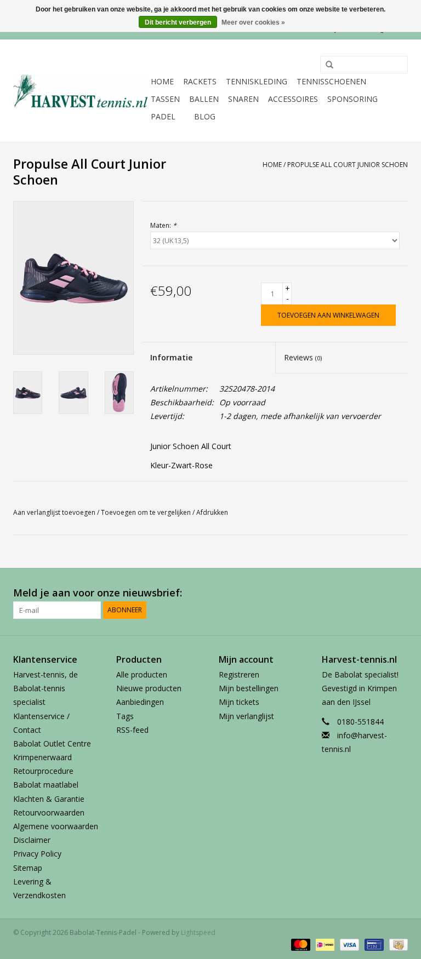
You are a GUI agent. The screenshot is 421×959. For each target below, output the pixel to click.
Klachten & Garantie (48, 799)
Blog (204, 116)
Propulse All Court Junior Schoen (347, 164)
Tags (125, 716)
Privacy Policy (37, 853)
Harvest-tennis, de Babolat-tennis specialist (45, 688)
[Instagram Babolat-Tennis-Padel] (399, 593)
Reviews (303, 357)
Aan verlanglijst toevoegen (54, 512)
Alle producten (141, 674)
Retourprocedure (43, 771)
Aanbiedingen (140, 702)
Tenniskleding (256, 81)
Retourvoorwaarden (48, 812)
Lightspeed (198, 932)
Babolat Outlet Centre (52, 743)
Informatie (171, 357)
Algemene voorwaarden (55, 826)
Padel (163, 116)
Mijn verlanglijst (246, 716)
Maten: (163, 225)
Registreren (239, 674)
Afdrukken (212, 512)
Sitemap (27, 868)
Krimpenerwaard (42, 757)
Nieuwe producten (148, 688)
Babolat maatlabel (45, 784)
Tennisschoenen (331, 81)
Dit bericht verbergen (178, 22)
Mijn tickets (239, 702)
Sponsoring (352, 99)
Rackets (200, 81)
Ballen (204, 99)
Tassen (165, 99)
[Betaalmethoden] (299, 944)
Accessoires (293, 99)
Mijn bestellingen (248, 688)
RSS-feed (132, 730)
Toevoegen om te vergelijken (146, 512)
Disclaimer (31, 840)
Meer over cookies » (253, 22)
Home (162, 81)
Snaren (243, 99)
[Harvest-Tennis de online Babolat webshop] (80, 90)
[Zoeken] (325, 65)
